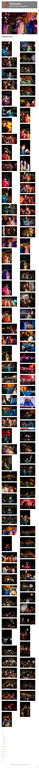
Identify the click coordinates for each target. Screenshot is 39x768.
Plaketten (4, 751)
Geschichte (5, 737)
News (3, 732)
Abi (13, 38)
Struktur (4, 739)
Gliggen (4, 743)
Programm (4, 748)
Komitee (4, 741)
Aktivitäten (4, 746)
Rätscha (3, 753)
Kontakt (3, 755)
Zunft (3, 734)
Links (3, 760)
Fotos (3, 757)
